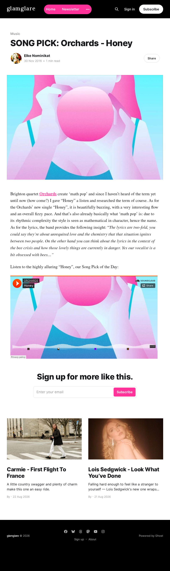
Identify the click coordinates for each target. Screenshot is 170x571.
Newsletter (70, 9)
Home (50, 9)
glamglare (21, 8)
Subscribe (151, 9)
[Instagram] (103, 531)
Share (152, 58)
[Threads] (80, 531)
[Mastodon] (88, 531)
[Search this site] (116, 9)
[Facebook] (65, 531)
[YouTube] (95, 531)
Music (15, 34)
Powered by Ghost (151, 535)
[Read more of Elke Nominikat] (16, 58)
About (92, 539)
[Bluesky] (73, 531)
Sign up (79, 539)
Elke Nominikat (37, 56)
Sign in (129, 9)
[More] (88, 9)
